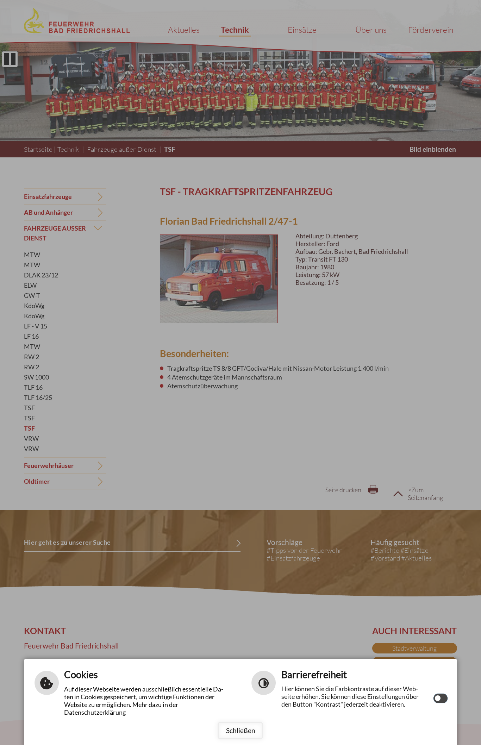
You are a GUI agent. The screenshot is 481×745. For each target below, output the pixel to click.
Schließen (240, 730)
